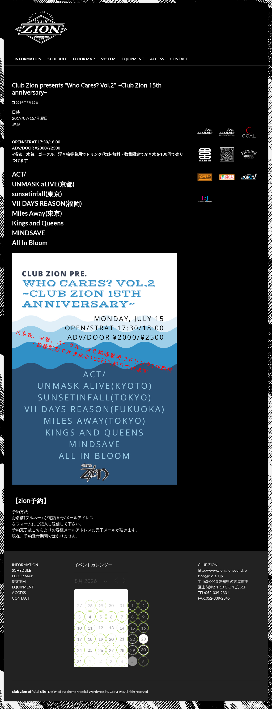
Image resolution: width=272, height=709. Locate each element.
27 (111, 650)
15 (132, 627)
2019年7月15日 (27, 102)
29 (100, 605)
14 (122, 627)
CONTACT (179, 59)
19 (100, 639)
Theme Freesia (76, 692)
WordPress (96, 692)
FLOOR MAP (84, 59)
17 (79, 639)
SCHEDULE (57, 59)
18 (90, 639)
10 (79, 627)
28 (90, 605)
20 (111, 639)
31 (79, 661)
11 (90, 627)
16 (143, 627)
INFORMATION (28, 59)
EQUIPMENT (133, 59)
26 (100, 650)
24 (79, 650)
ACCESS (157, 59)
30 (143, 649)
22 (132, 639)
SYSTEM (108, 59)
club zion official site (29, 691)
